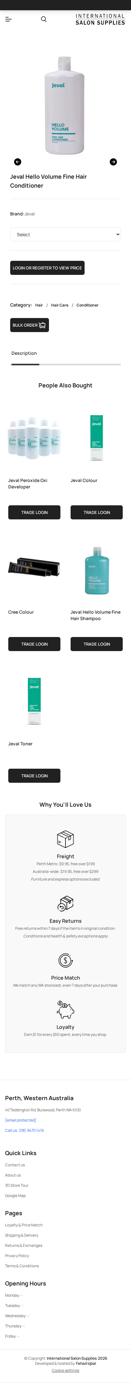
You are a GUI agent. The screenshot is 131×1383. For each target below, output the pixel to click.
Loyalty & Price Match (24, 1225)
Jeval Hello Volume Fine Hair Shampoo (96, 615)
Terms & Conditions (22, 1266)
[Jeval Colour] (96, 436)
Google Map (15, 1195)
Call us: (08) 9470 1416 (24, 1130)
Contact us (15, 1165)
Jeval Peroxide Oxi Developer (27, 483)
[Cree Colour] (34, 568)
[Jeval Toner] (34, 699)
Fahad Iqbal (86, 1363)
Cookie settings (65, 1370)
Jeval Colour (84, 480)
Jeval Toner (20, 744)
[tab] (24, 355)
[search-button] (43, 19)
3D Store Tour (16, 1185)
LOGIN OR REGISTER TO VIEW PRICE (47, 268)
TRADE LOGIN (34, 512)
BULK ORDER (25, 325)
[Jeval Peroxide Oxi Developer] (34, 436)
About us (13, 1175)
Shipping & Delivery (21, 1235)
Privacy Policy (17, 1255)
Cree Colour (21, 612)
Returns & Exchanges (23, 1245)
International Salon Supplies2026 (77, 1358)
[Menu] (8, 19)
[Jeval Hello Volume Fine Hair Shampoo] (96, 568)
